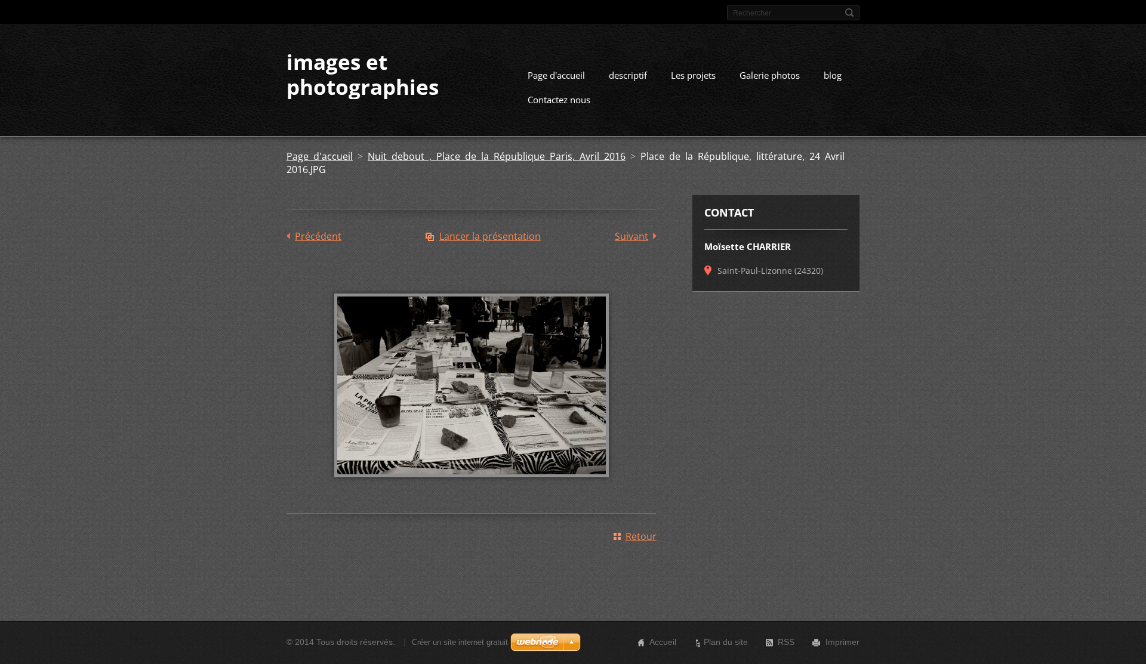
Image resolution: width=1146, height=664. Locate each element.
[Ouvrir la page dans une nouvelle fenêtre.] (471, 485)
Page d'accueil (556, 75)
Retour (641, 536)
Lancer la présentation (490, 236)
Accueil (662, 642)
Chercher (849, 12)
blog (833, 75)
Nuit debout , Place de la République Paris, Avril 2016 (497, 156)
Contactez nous (559, 100)
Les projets (693, 75)
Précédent (318, 236)
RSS (786, 642)
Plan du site (726, 642)
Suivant (631, 236)
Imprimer (842, 642)
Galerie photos (770, 75)
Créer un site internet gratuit (460, 642)
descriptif (628, 75)
